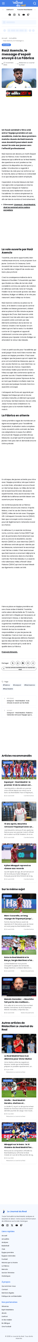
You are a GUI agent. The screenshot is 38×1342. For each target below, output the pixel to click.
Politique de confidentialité (11, 1296)
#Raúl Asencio (29, 685)
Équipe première (8, 1252)
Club (3, 1249)
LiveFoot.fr (10, 10)
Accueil (4, 38)
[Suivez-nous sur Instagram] (14, 14)
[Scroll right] (35, 9)
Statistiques (6, 1276)
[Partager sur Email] (28, 663)
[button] (4, 3)
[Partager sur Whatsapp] (18, 663)
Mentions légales (8, 1293)
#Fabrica (6, 685)
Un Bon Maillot (7, 1320)
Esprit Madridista (8, 1310)
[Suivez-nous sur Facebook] (10, 14)
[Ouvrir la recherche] (34, 3)
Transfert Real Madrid (24, 10)
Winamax (5, 1306)
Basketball (5, 1246)
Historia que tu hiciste (10, 1263)
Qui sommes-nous (9, 1286)
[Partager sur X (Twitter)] (13, 663)
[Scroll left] (3, 9)
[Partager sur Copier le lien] (33, 663)
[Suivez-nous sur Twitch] (28, 14)
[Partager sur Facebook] (23, 663)
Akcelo (4, 1313)
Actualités (13, 38)
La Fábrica (5, 1266)
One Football (6, 1326)
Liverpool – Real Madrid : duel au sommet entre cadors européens (19, 207)
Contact (5, 1289)
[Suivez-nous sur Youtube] (24, 14)
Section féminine (8, 1273)
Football (4, 1259)
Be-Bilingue (6, 1323)
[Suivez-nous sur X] (19, 14)
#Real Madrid (8, 689)
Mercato (5, 1269)
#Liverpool (17, 685)
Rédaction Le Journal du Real (26, 64)
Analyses (5, 1242)
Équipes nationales (8, 1256)
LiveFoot (5, 1316)
